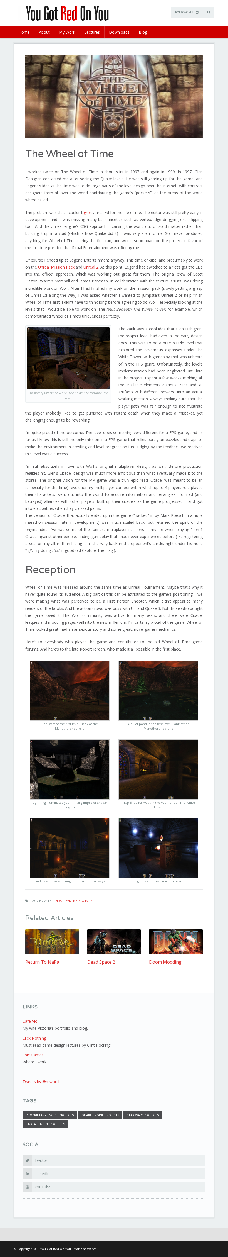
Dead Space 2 (101, 962)
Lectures (92, 32)
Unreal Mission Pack (56, 267)
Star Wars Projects (143, 1115)
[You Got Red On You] (90, 12)
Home (24, 32)
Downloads (119, 32)
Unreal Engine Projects (72, 900)
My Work (67, 32)
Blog (143, 32)
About (44, 32)
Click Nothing (34, 1038)
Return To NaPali (43, 962)
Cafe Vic (30, 1021)
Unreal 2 (90, 267)
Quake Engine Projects (100, 1115)
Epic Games (33, 1055)
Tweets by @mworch (42, 1081)
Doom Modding (165, 962)
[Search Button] (208, 12)
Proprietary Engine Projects (50, 1115)
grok (88, 212)
